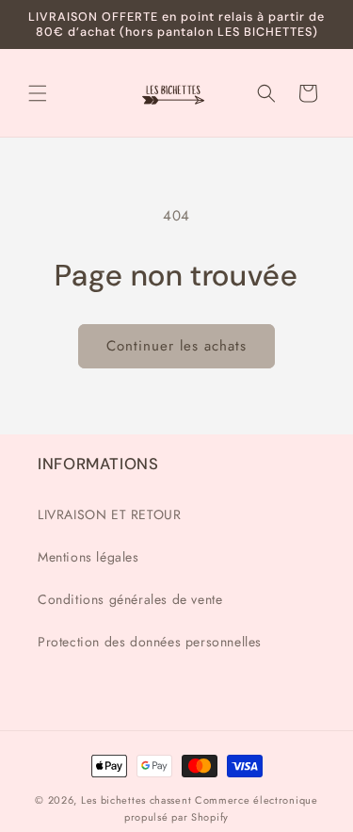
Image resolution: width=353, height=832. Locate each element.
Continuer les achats (176, 345)
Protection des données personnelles (150, 641)
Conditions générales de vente (130, 599)
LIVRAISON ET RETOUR (109, 514)
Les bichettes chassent (136, 800)
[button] (37, 93)
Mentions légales (88, 556)
